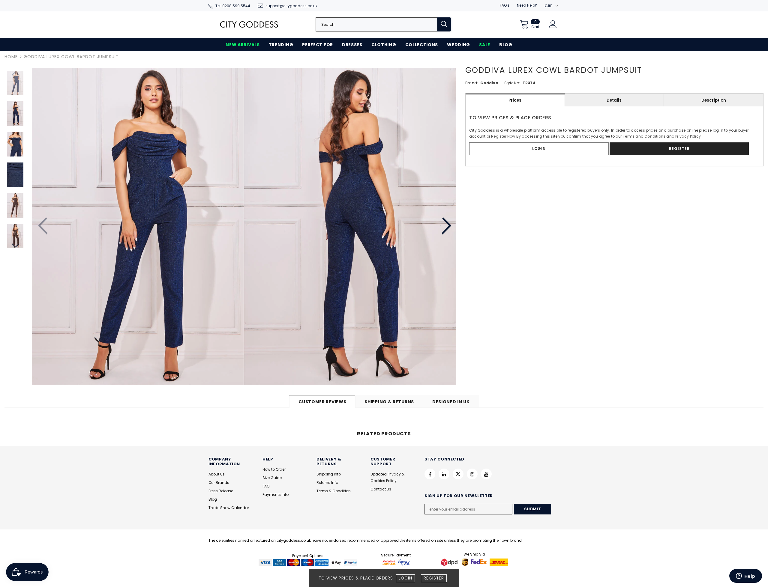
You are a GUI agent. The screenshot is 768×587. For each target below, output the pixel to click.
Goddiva (489, 82)
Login (405, 578)
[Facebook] (429, 474)
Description (713, 100)
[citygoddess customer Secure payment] (396, 562)
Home (11, 57)
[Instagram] (472, 474)
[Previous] (43, 226)
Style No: (512, 82)
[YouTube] (486, 474)
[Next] (446, 226)
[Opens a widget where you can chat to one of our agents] (745, 576)
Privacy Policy (688, 136)
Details (614, 100)
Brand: (471, 82)
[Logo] (249, 24)
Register (434, 578)
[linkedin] (444, 474)
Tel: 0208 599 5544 (232, 5)
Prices (514, 100)
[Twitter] (458, 474)
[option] (138, 226)
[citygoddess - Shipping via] (450, 562)
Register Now (503, 136)
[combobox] (376, 24)
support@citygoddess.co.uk (291, 5)
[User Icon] (553, 24)
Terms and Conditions (644, 136)
